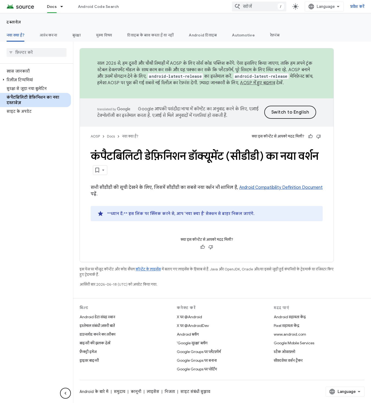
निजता (170, 391)
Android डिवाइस (203, 35)
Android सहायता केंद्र (290, 316)
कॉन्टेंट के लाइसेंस (148, 269)
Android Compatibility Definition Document (281, 187)
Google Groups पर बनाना (197, 360)
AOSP (95, 136)
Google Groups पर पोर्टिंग (197, 369)
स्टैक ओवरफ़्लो (284, 351)
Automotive (243, 35)
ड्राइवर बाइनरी (89, 360)
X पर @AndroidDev (193, 325)
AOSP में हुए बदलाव (257, 83)
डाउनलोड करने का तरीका (97, 334)
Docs (52, 6)
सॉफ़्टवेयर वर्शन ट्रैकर (288, 360)
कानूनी (136, 391)
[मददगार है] (310, 136)
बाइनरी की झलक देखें (95, 342)
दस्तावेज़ (14, 22)
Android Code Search (98, 6)
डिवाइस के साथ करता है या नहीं (150, 35)
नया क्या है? (15, 35)
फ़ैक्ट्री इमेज (88, 351)
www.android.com (290, 334)
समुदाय (119, 391)
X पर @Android (189, 316)
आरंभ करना (48, 35)
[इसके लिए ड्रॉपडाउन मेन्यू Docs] (64, 6)
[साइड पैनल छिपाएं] (65, 393)
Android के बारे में (94, 391)
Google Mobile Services (294, 342)
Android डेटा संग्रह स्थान (97, 316)
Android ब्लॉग (188, 334)
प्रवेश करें (357, 6)
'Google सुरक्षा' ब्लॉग (192, 342)
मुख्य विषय (104, 35)
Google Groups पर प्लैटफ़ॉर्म (199, 351)
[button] (35, 80)
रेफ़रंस (274, 35)
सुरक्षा (76, 35)
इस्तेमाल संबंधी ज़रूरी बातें (97, 325)
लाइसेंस (153, 391)
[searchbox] (37, 52)
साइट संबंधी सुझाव (195, 391)
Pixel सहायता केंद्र (286, 325)
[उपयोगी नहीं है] (319, 136)
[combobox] (259, 6)
